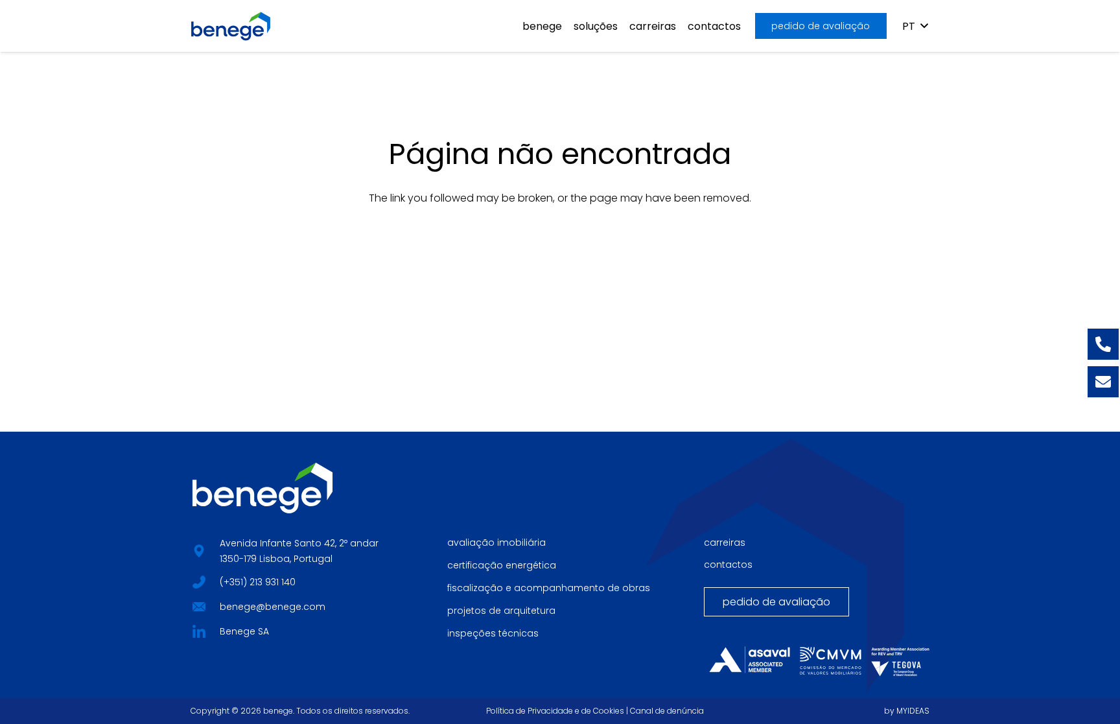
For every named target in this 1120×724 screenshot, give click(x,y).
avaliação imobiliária (496, 542)
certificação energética (501, 565)
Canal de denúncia (667, 710)
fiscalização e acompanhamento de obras (548, 587)
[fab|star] (199, 580)
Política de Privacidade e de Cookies (555, 710)
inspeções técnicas (493, 633)
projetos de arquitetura (501, 610)
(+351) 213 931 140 (258, 582)
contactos (728, 564)
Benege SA (244, 631)
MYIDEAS (912, 710)
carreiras (724, 542)
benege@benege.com (272, 606)
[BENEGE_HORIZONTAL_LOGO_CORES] (231, 26)
